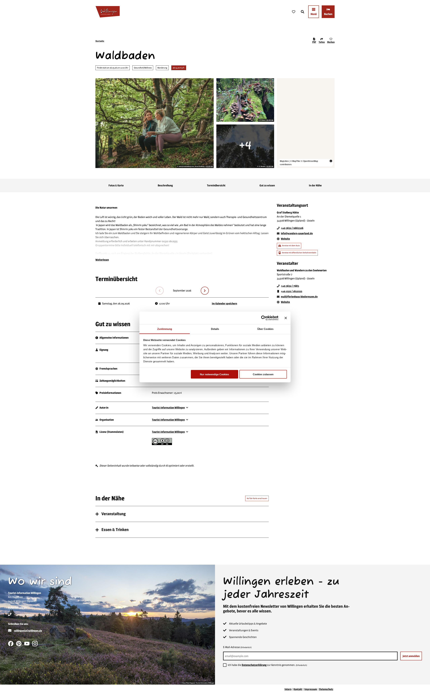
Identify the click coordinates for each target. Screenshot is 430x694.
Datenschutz (326, 689)
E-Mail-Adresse (237, 647)
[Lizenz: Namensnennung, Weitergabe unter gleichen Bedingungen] (162, 444)
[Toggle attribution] (331, 161)
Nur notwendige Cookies (214, 374)
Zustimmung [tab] (164, 328)
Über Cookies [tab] (265, 328)
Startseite (99, 41)
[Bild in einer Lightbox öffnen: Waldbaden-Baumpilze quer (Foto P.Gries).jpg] (245, 100)
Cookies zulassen (263, 374)
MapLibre (284, 160)
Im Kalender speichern (224, 303)
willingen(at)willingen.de (28, 630)
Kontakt (297, 689)
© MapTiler (295, 160)
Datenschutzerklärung (254, 665)
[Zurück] (160, 291)
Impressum (310, 689)
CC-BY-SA (209, 166)
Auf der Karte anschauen (257, 498)
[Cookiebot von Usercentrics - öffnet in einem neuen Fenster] (263, 317)
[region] (306, 123)
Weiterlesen (102, 259)
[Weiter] (205, 291)
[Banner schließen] (286, 318)
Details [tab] (215, 328)
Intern (288, 689)
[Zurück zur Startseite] (107, 12)
